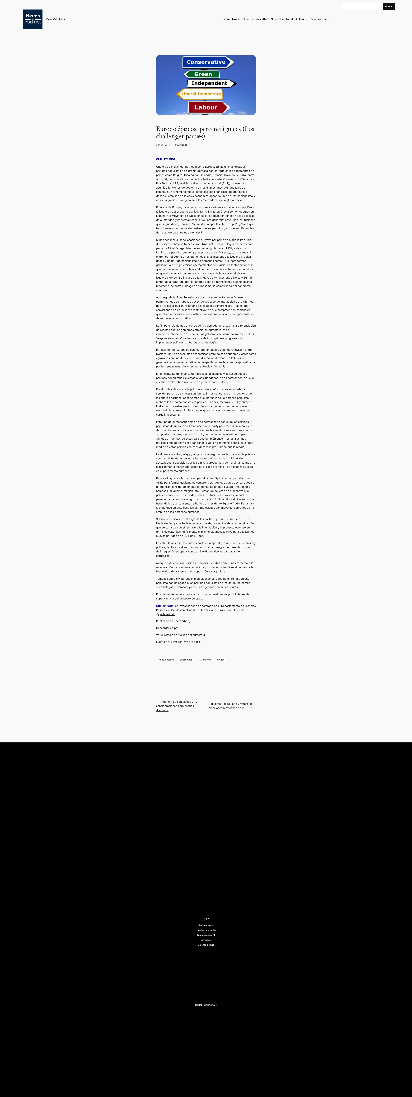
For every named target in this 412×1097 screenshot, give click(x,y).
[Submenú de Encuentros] (238, 19)
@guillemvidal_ (165, 614)
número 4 (199, 634)
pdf (176, 628)
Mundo (221, 659)
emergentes (186, 659)
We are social (192, 641)
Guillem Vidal (204, 659)
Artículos (182, 144)
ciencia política (166, 659)
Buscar (389, 6)
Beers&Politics (55, 19)
